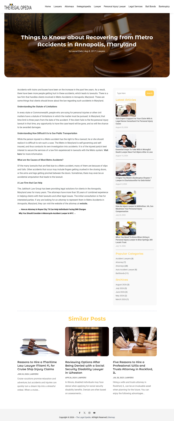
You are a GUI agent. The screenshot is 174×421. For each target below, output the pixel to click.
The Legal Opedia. (83, 417)
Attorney (119, 262)
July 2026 (120, 288)
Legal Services (135, 6)
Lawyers (58, 6)
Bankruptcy (164, 6)
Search (150, 93)
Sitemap (111, 417)
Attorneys (69, 6)
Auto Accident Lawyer (125, 270)
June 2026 (120, 292)
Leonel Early (77, 51)
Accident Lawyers (123, 258)
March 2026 (121, 299)
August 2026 (121, 285)
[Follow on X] (84, 413)
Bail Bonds (150, 6)
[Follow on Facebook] (80, 413)
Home (48, 6)
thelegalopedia (84, 6)
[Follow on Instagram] (89, 413)
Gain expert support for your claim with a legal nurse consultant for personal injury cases (134, 121)
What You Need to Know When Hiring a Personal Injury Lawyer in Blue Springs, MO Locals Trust (134, 239)
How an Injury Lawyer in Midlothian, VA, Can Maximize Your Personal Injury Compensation (134, 208)
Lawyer (97, 6)
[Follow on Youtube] (94, 413)
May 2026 (120, 296)
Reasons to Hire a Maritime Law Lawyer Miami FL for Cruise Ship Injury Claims (37, 365)
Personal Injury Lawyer (115, 6)
